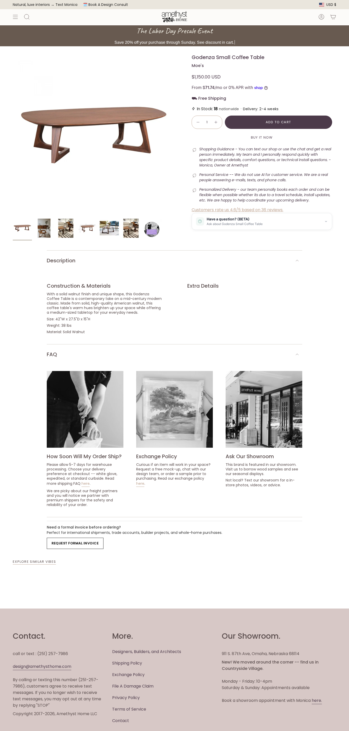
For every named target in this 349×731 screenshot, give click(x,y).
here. (317, 700)
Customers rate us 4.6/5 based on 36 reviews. (237, 210)
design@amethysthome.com (42, 666)
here (86, 483)
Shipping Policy (127, 663)
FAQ (52, 354)
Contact (120, 721)
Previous (13, 135)
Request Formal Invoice (75, 543)
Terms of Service (129, 709)
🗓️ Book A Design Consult (105, 4)
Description (61, 260)
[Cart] (333, 16)
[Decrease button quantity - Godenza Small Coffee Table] (198, 122)
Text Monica (66, 5)
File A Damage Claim (133, 686)
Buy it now (262, 137)
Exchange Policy (128, 675)
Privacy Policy (126, 698)
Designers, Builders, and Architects (146, 652)
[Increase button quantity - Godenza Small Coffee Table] (216, 122)
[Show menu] (15, 16)
